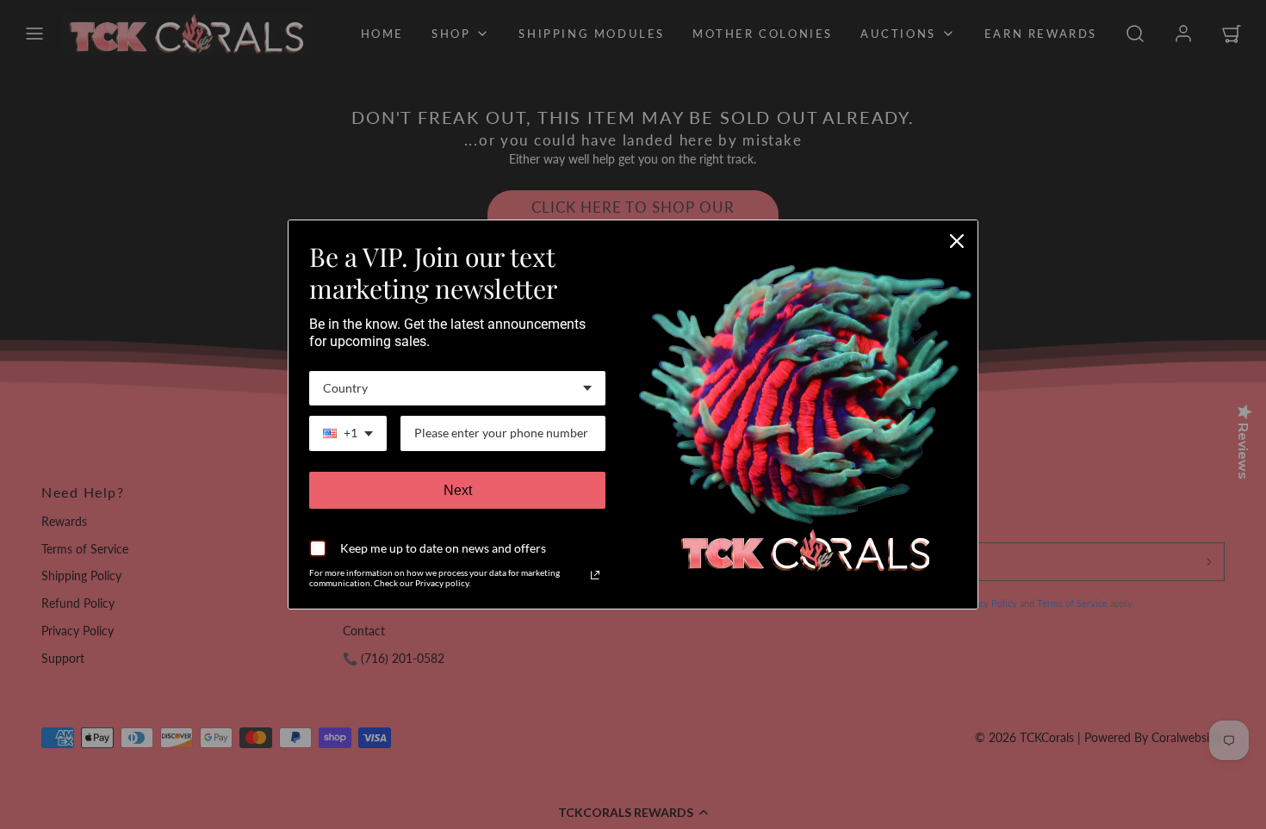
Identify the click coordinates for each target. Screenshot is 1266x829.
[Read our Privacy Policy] (595, 575)
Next (458, 490)
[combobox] (457, 388)
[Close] (956, 241)
